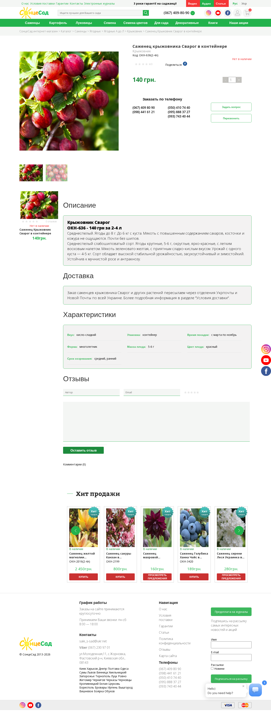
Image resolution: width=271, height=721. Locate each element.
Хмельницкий (117, 672)
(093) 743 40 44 (179, 116)
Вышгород (125, 687)
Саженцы (32, 23)
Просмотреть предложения (157, 576)
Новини (218, 668)
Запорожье (87, 676)
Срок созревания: (79, 358)
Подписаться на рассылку (231, 679)
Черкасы (112, 680)
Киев (83, 668)
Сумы (83, 672)
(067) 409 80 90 (144, 107)
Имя (214, 639)
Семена (110, 23)
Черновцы (125, 680)
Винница (102, 672)
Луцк (114, 676)
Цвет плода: (195, 347)
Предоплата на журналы (231, 612)
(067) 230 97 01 (94, 647)
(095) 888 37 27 (179, 112)
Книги (213, 23)
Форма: (72, 347)
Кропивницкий (89, 684)
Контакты (76, 3)
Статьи (221, 3)
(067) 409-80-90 (176, 12)
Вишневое (86, 691)
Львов (91, 672)
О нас (25, 3)
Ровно (122, 676)
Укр (244, 3)
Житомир (85, 680)
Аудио (206, 3)
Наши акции (238, 23)
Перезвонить (231, 118)
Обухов (110, 691)
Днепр (103, 668)
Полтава (114, 668)
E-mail (215, 652)
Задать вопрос (231, 107)
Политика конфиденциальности (172, 641)
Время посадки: (198, 335)
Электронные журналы (99, 3)
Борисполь (87, 687)
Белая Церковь (109, 684)
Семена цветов (135, 23)
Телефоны (168, 662)
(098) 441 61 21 (144, 112)
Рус (235, 3)
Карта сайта (168, 656)
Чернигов (99, 680)
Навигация (168, 602)
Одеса (124, 668)
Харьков (93, 668)
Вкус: (71, 335)
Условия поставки (42, 3)
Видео (192, 3)
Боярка (99, 691)
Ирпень (113, 687)
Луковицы (84, 23)
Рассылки (217, 665)
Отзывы (164, 649)
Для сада (161, 23)
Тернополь (103, 676)
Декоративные (187, 23)
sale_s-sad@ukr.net (93, 641)
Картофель (58, 23)
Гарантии (62, 3)
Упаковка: (134, 335)
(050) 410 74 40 (179, 107)
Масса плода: (136, 347)
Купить (83, 577)
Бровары (101, 687)
